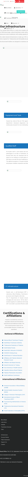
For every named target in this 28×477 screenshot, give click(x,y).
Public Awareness (5, 439)
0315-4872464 (7, 1)
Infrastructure (4, 435)
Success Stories (5, 437)
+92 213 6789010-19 (5, 458)
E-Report (17, 1)
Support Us (4, 442)
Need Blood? (22, 1)
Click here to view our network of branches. (11, 462)
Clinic (2, 429)
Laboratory (4, 422)
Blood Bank (4, 419)
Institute (3, 424)
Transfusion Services (6, 427)
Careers (3, 444)
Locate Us (12, 1)
